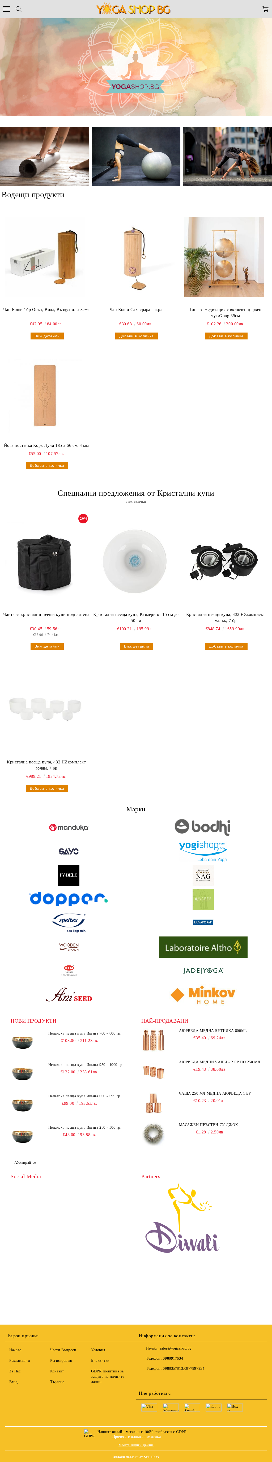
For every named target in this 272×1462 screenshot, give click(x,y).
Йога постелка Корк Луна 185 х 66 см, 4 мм (46, 445)
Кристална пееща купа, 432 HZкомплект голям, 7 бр (46, 765)
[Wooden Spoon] (68, 947)
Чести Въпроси (63, 1350)
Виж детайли (47, 336)
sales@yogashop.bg (176, 1348)
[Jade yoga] (203, 971)
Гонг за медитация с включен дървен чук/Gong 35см (226, 312)
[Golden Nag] (203, 875)
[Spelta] (68, 923)
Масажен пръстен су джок (208, 1125)
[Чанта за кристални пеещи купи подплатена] (45, 562)
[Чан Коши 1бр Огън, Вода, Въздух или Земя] (45, 257)
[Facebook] (145, 1379)
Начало (15, 1350)
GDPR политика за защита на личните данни (107, 1376)
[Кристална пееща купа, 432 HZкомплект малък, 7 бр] (224, 562)
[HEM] (68, 971)
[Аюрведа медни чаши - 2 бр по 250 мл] (153, 1071)
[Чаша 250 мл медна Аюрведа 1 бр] (153, 1103)
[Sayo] (68, 851)
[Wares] (203, 899)
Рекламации (19, 1361)
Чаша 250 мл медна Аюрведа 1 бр (215, 1093)
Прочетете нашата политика (136, 1437)
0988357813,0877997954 (183, 1369)
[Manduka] (68, 827)
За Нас (14, 1371)
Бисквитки (100, 1361)
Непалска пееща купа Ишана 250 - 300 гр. (85, 1127)
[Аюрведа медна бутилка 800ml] (153, 1040)
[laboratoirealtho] (203, 947)
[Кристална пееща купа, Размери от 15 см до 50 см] (135, 562)
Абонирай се (25, 1163)
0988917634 (173, 1358)
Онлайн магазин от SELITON (136, 1457)
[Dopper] (68, 899)
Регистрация (61, 1361)
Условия (98, 1350)
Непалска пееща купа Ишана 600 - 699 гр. (85, 1096)
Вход (13, 1382)
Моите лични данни (136, 1445)
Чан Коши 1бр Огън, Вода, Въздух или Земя (46, 309)
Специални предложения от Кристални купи (136, 493)
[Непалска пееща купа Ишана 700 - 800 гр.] (23, 1043)
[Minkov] (203, 995)
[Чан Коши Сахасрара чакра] (135, 257)
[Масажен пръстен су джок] (153, 1134)
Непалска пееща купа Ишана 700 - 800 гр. (85, 1033)
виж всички (136, 501)
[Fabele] (68, 875)
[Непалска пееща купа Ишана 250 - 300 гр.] (23, 1137)
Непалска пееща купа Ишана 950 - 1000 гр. (86, 1065)
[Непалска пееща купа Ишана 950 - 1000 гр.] (23, 1074)
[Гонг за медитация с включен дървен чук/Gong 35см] (224, 257)
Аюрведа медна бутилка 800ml (213, 1031)
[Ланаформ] (203, 923)
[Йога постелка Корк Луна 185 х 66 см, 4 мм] (45, 395)
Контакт (57, 1371)
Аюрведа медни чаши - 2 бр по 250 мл (220, 1062)
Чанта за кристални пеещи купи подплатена (46, 614)
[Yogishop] (203, 851)
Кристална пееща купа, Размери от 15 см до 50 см (136, 617)
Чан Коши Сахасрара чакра (136, 309)
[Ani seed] (68, 995)
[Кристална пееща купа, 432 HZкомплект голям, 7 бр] (45, 709)
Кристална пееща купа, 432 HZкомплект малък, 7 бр (225, 617)
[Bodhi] (203, 827)
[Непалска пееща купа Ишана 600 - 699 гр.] (23, 1105)
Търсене (57, 1382)
